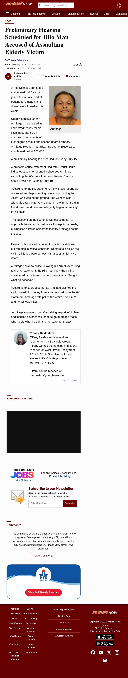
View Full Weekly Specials (43, 592)
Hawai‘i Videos (15, 623)
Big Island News (36, 13)
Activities (15, 609)
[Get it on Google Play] (105, 643)
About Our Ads (112, 631)
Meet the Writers (64, 629)
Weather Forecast (31, 630)
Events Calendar (31, 638)
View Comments (44, 555)
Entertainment (31, 613)
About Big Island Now (63, 609)
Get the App (64, 616)
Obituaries (31, 623)
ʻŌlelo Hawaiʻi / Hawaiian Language (15, 655)
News (8, 21)
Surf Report (15, 628)
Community (15, 644)
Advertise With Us (64, 635)
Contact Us (64, 622)
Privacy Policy (97, 631)
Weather (56, 13)
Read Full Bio (70, 381)
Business (31, 609)
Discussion (15, 613)
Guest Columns (31, 646)
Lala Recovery (76, 13)
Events (94, 13)
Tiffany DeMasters (18, 60)
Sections (15, 13)
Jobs (107, 13)
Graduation (31, 652)
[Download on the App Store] (105, 636)
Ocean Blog (31, 618)
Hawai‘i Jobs (15, 636)
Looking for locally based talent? (59, 475)
